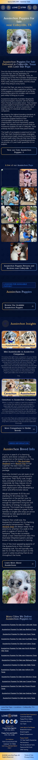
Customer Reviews (26, 717)
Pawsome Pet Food (26, 747)
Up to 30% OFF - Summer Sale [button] (19, 2)
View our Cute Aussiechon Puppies (19, 151)
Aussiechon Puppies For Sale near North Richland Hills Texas (18, 649)
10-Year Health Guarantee (28, 740)
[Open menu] (3, 7)
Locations (17, 707)
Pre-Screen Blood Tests (27, 745)
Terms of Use (28, 755)
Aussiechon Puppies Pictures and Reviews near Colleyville (19, 267)
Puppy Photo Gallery (26, 719)
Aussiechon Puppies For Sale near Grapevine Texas (19, 655)
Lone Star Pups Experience (28, 714)
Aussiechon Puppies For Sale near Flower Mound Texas (18, 687)
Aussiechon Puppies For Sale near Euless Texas (19, 644)
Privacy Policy (29, 757)
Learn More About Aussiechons (13, 564)
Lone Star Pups (6, 707)
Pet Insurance (24, 742)
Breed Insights (24, 732)
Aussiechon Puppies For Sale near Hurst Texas (19, 634)
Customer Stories (25, 721)
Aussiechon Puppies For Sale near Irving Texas (19, 698)
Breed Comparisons (26, 734)
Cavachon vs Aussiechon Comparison (19, 400)
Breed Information (26, 729)
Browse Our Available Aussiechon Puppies (14, 306)
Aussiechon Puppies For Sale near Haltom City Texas (17, 671)
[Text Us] (35, 7)
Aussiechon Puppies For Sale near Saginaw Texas (19, 693)
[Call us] (29, 7)
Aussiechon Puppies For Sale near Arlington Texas (19, 677)
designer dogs (8, 527)
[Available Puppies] (8, 7)
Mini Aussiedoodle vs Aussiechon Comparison (19, 353)
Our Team (23, 724)
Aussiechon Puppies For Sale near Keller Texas (19, 665)
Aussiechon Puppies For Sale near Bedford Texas (19, 629)
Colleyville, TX (28, 707)
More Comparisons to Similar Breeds (18, 429)
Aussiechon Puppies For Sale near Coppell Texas (19, 681)
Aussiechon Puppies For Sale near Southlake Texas (19, 639)
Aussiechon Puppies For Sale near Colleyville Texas (19, 625)
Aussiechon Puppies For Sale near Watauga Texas (19, 660)
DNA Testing (24, 749)
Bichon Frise (21, 463)
